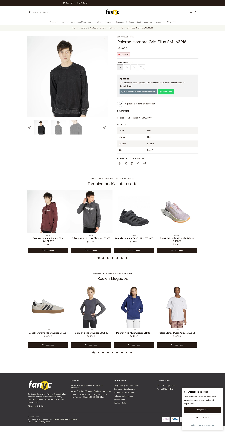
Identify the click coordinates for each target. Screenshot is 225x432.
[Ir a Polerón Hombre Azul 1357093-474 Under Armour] (178, 211)
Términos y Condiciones (124, 392)
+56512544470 (166, 389)
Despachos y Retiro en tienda (126, 385)
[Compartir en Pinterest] (138, 163)
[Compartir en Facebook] (119, 163)
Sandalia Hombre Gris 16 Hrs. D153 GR (92, 238)
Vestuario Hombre (98, 28)
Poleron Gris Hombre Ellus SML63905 (49, 238)
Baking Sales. (45, 422)
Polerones (113, 28)
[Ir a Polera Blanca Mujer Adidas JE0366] (176, 306)
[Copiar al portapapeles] (144, 163)
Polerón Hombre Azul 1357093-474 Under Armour (178, 239)
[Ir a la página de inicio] (112, 12)
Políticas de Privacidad (123, 396)
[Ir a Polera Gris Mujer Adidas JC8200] (91, 306)
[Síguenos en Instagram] (38, 406)
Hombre (83, 28)
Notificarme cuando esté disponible (139, 92)
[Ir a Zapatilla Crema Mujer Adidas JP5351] (48, 306)
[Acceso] (190, 12)
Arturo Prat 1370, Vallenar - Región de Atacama (87, 386)
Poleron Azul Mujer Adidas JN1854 (134, 333)
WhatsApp (167, 92)
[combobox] (42, 12)
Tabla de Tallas (120, 403)
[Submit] (30, 12)
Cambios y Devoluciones (124, 389)
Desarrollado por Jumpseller (66, 419)
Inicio (74, 28)
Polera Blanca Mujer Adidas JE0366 (177, 333)
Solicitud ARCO (120, 399)
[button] (55, 22)
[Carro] (195, 12)
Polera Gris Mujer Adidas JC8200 (91, 333)
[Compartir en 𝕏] (125, 163)
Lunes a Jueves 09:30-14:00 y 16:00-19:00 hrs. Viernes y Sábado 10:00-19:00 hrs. (89, 395)
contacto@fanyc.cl (168, 385)
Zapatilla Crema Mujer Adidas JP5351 (48, 333)
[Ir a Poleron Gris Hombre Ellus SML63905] (49, 211)
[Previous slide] (28, 127)
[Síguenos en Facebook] (42, 406)
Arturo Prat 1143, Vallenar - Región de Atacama (91, 391)
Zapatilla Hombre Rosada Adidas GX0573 (135, 239)
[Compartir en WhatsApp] (132, 163)
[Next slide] (106, 127)
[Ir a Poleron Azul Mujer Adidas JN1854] (134, 306)
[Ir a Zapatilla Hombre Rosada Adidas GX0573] (135, 211)
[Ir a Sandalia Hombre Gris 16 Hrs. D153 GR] (92, 211)
